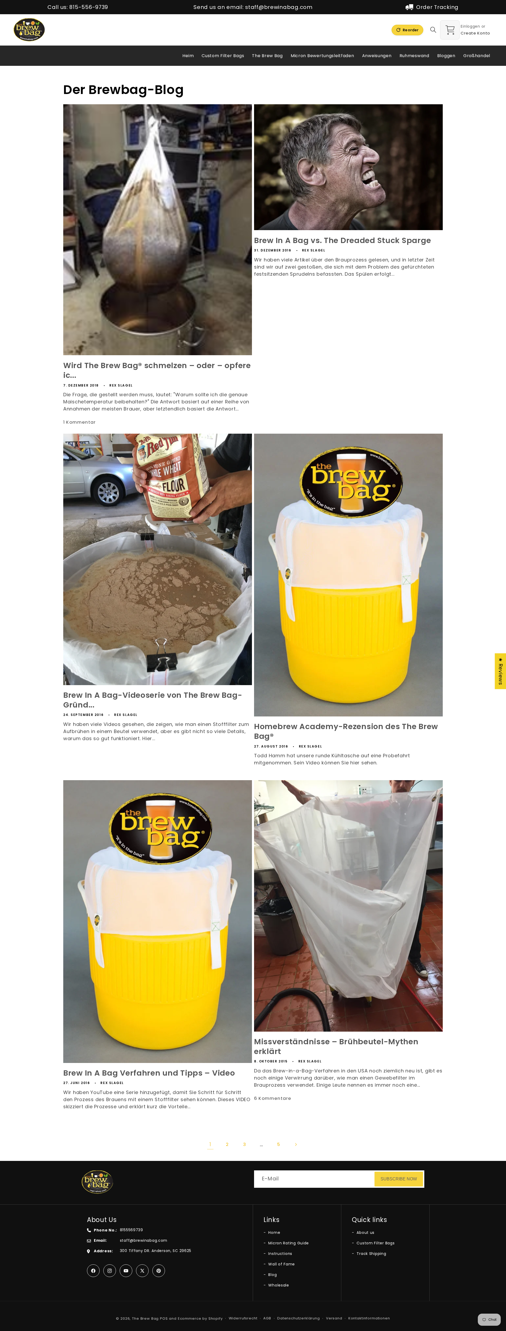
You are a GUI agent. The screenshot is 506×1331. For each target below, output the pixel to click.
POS (164, 1318)
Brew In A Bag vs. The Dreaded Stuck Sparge (342, 240)
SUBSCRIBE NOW (399, 1179)
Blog (272, 1274)
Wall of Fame (281, 1264)
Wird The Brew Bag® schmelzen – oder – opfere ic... (157, 370)
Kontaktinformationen (369, 1318)
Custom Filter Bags (375, 1243)
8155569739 (131, 1230)
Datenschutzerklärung (298, 1318)
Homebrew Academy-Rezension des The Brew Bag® (346, 731)
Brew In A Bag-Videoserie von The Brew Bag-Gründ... (152, 700)
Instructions (279, 1253)
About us (365, 1232)
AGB (267, 1318)
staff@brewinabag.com (278, 7)
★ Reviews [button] (500, 671)
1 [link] (210, 1144)
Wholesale (278, 1285)
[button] (433, 30)
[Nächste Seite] (296, 1144)
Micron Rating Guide (288, 1243)
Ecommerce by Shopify (200, 1318)
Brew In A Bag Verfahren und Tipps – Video (149, 1073)
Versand (334, 1318)
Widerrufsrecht (243, 1318)
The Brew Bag (145, 1318)
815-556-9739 (88, 7)
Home (273, 1232)
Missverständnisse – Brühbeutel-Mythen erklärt (336, 1047)
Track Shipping (371, 1253)
